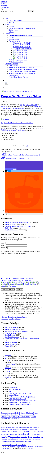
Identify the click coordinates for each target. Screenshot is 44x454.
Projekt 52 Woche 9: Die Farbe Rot (16, 222)
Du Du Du (8, 228)
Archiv (7, 24)
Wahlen (29, 439)
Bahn (20, 427)
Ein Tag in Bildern (15, 389)
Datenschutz (5, 7)
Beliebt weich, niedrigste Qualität (19, 402)
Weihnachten (37, 439)
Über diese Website (15, 20)
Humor (21, 415)
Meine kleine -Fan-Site (18, 77)
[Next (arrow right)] (4, 452)
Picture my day (19, 434)
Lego (34, 431)
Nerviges (3, 434)
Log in (30, 448)
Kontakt (3, 3)
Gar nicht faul (13, 387)
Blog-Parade (37, 427)
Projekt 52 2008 (21, 50)
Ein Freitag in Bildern (12, 327)
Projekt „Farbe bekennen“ (23, 49)
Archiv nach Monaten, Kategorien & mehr (22, 28)
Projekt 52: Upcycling (12, 337)
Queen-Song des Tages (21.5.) (10, 319)
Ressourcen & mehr (11, 64)
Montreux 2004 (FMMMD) (22, 43)
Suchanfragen (17, 439)
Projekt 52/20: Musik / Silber (21, 96)
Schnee (18, 437)
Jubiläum (20, 431)
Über (6, 19)
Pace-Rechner (13, 65)
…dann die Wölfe (10, 333)
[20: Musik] (5, 119)
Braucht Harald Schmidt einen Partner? (14, 317)
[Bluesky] (6, 84)
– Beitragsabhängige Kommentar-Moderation (23, 69)
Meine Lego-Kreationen (19, 60)
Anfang (4, 278)
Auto (17, 427)
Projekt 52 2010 (21, 54)
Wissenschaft (14, 418)
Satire (11, 437)
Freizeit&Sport (5, 415)
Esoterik (12, 429)
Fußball (36, 429)
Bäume (6, 429)
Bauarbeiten (25, 427)
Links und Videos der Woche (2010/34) (22, 397)
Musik (4, 153)
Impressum (4, 5)
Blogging (4, 413)
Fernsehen (20, 429)
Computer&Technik (13, 413)
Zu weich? (8, 346)
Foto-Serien (26, 429)
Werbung (3, 441)
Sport (42, 437)
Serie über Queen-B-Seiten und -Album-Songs (21, 107)
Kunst (31, 431)
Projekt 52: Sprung (11, 344)
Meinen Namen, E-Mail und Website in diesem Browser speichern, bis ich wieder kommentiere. (20, 252)
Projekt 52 (4, 106)
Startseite (24, 447)
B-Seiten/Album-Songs (9, 155)
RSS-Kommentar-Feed (8, 158)
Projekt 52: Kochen (11, 230)
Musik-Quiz (40, 431)
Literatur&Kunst (6, 417)
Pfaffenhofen (10, 434)
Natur (18, 417)
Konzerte (26, 432)
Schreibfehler (24, 437)
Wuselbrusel (12, 441)
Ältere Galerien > (14, 41)
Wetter (7, 441)
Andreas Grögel (15, 447)
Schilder (15, 437)
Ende (12, 278)
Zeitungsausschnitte (20, 441)
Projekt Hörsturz (37, 434)
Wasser (33, 439)
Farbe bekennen (27, 155)
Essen (16, 429)
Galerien (7, 34)
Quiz (7, 436)
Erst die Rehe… (10, 335)
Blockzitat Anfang (7, 280)
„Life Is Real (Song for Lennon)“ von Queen (22, 129)
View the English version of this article (21, 91)
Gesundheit (3, 431)
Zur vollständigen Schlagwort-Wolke (14, 445)
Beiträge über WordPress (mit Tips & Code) (23, 71)
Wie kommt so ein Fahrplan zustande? (17, 331)
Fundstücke (14, 415)
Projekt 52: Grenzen (11, 342)
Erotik (19, 155)
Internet (26, 415)
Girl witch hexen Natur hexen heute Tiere (22, 400)
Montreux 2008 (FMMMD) (22, 47)
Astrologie (14, 427)
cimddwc (4, 2)
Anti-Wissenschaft (6, 427)
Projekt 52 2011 (21, 56)
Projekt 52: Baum (10, 224)
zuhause (28, 441)
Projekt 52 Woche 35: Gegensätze (20, 404)
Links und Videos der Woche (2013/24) (17, 226)
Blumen (3, 429)
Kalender (32, 415)
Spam (38, 437)
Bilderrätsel (31, 427)
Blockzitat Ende (18, 280)
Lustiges (11, 37)
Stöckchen (10, 439)
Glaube (9, 431)
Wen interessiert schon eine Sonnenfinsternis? (22, 339)
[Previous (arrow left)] (1, 452)
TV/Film (33, 417)
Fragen (35, 413)
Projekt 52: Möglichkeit (12, 329)
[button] (10, 169)
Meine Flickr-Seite (17, 62)
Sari (6, 357)
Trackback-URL (24, 158)
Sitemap (11, 32)
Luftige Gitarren (14, 395)
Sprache (27, 417)
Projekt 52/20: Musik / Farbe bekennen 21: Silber (17, 123)
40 (10, 391)
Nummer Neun (10, 364)
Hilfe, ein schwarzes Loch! (17, 399)
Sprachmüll (4, 439)
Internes (15, 431)
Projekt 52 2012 (21, 58)
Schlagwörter (13, 30)
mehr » (14, 286)
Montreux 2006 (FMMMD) (22, 45)
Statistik (11, 22)
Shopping (30, 437)
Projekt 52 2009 (21, 52)
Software (35, 437)
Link (25, 280)
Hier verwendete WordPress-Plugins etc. (22, 67)
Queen (3, 157)
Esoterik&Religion (27, 413)
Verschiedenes (5, 418)
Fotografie (31, 429)
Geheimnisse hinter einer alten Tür (20, 393)
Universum (25, 439)
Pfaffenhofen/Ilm (14, 39)
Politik (22, 417)
